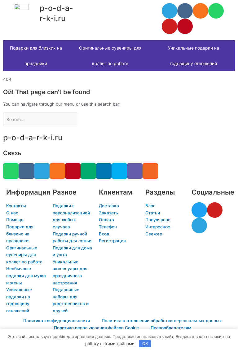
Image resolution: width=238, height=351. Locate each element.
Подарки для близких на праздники (36, 55)
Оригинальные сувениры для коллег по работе (110, 55)
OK (145, 343)
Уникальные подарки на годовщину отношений (193, 55)
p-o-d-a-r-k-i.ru (33, 137)
